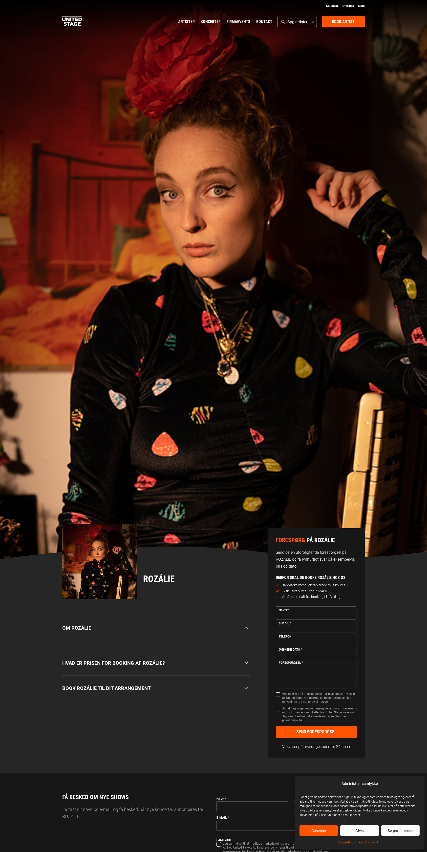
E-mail (285, 623)
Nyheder (348, 6)
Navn (284, 610)
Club (361, 6)
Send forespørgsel (316, 731)
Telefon (285, 636)
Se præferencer (400, 831)
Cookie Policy (347, 842)
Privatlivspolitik (369, 842)
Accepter (318, 831)
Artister (186, 21)
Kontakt (264, 21)
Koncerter (211, 21)
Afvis (359, 831)
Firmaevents (238, 21)
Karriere (332, 6)
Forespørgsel (291, 662)
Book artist (343, 21)
